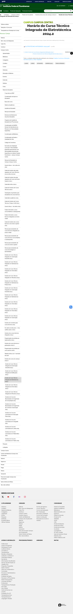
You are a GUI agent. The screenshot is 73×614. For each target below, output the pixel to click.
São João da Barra (24, 536)
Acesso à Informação (8, 540)
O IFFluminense (6, 503)
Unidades (6, 14)
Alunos (26, 63)
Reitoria (21, 506)
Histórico (3, 506)
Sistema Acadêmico (59, 508)
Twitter (2, 497)
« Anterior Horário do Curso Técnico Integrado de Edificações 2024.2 (38, 52)
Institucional (4, 543)
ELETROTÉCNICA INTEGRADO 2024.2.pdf (37, 46)
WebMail (56, 518)
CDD (55, 522)
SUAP (55, 520)
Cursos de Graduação (42, 510)
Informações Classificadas (8, 561)
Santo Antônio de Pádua (25, 534)
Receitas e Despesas (6, 554)
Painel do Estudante (27, 14)
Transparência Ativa (6, 595)
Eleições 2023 (57, 536)
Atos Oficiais (4, 588)
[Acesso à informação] (62, 605)
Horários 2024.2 (49, 63)
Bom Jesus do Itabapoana (26, 508)
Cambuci (21, 512)
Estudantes (40, 63)
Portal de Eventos (27, 11)
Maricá (21, 527)
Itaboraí (21, 520)
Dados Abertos (5, 567)
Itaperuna (21, 522)
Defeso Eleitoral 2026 (59, 537)
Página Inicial (0, 14)
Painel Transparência (6, 579)
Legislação (57, 1)
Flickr (19, 497)
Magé (20, 525)
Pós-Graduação (40, 512)
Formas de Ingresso (41, 506)
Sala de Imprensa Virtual (60, 534)
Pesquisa (3, 517)
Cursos (32, 63)
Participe (49, 1)
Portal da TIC (57, 517)
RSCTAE (56, 540)
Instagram (25, 497)
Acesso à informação (39, 1)
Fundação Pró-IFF (6, 593)
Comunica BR (29, 1)
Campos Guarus (23, 515)
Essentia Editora (5, 520)
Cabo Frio (21, 510)
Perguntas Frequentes (7, 566)
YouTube (8, 497)
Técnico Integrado (60, 63)
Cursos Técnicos (40, 508)
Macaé (21, 524)
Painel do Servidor (59, 515)
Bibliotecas (57, 510)
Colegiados (4, 512)
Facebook (14, 497)
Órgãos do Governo (67, 1)
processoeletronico (25, 540)
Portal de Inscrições (59, 527)
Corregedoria (57, 530)
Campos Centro (15, 14)
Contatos (5, 11)
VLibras (71, 5)
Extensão (3, 518)
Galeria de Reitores (6, 510)
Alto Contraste (61, 5)
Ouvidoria (56, 529)
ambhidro (39, 540)
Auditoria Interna (5, 549)
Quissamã (21, 529)
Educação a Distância (42, 513)
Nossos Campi (5, 33)
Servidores (4, 559)
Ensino (3, 515)
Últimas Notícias (5, 522)
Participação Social (6, 547)
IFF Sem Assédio (58, 532)
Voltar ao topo (69, 52)
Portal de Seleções (15, 11)
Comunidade (58, 503)
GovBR (3, 1)
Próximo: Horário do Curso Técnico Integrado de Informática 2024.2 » (48, 53)
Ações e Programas (6, 545)
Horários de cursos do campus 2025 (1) (45, 14)
